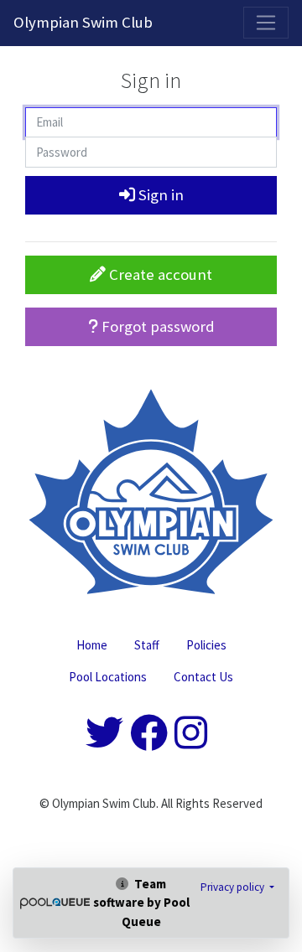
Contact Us (203, 677)
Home (91, 645)
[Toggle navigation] (266, 23)
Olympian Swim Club (83, 22)
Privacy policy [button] (233, 887)
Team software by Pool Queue (141, 902)
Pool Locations (108, 677)
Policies (206, 645)
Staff (146, 645)
